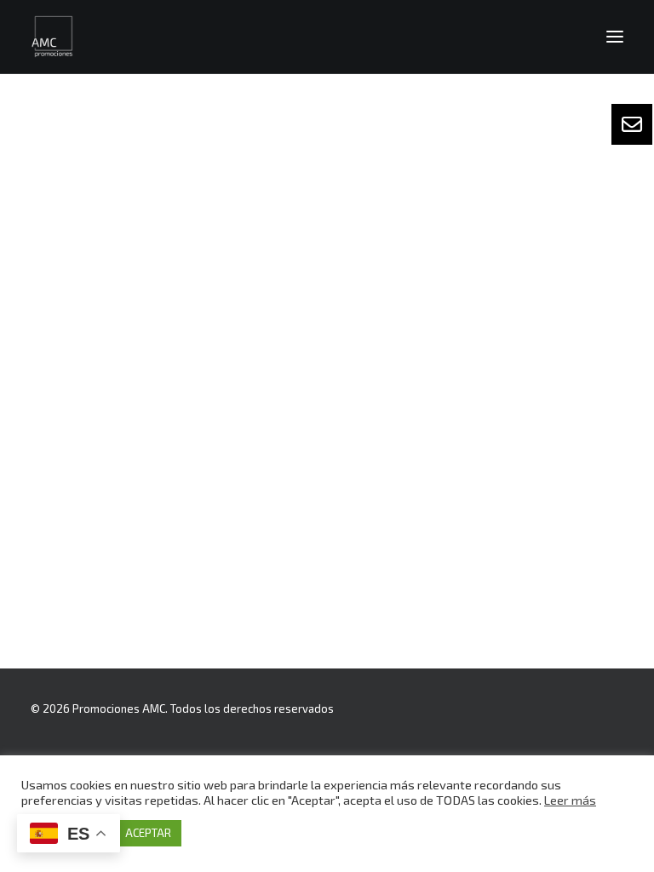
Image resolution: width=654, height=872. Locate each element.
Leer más (570, 799)
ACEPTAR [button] (148, 833)
